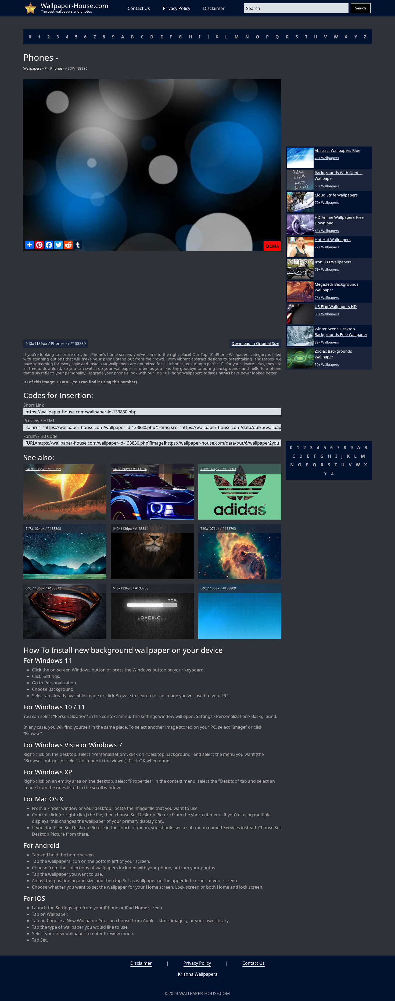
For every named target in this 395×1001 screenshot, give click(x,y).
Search (360, 8)
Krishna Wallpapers (197, 974)
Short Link (33, 405)
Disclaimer (214, 8)
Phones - (57, 68)
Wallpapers (32, 68)
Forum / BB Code (40, 436)
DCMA (272, 246)
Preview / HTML (39, 421)
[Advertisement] (152, 297)
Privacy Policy (176, 8)
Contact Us (139, 8)
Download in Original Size (255, 344)
